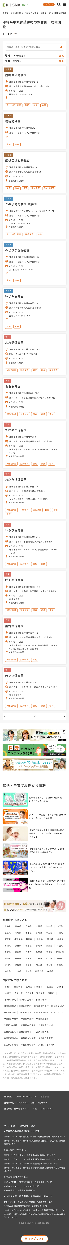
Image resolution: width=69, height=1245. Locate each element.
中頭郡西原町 (42, 1019)
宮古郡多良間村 (11, 1045)
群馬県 (39, 933)
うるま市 (29, 993)
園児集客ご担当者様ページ (16, 1109)
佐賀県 (49, 965)
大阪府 (29, 952)
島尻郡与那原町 (11, 1025)
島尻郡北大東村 (43, 1032)
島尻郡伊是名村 (11, 1038)
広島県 (39, 958)
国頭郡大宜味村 (26, 1000)
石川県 (50, 939)
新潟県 (29, 939)
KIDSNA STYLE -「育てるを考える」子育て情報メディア (28, 1182)
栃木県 (29, 933)
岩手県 (29, 926)
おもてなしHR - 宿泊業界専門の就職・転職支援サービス (28, 1202)
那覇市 (8, 987)
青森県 (18, 926)
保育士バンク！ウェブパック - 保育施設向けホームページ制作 (30, 1164)
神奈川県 (18, 939)
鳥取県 (8, 958)
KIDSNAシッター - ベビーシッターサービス (22, 1186)
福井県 (60, 939)
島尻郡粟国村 (10, 1032)
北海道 (8, 926)
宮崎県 (29, 971)
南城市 (51, 993)
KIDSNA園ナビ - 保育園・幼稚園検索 (19, 1190)
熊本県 (8, 971)
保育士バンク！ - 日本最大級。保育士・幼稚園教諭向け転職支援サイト (34, 1137)
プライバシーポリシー (26, 1097)
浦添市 (39, 987)
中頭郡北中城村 (11, 1019)
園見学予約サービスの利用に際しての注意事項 (25, 1103)
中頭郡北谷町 (57, 1012)
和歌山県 (60, 952)
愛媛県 (18, 965)
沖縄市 (8, 993)
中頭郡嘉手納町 (41, 1012)
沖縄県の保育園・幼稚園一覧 (37, 13)
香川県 (8, 965)
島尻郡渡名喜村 (26, 1032)
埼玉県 (49, 933)
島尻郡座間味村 (45, 1025)
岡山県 (29, 958)
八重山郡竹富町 (28, 1045)
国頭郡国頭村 (10, 1000)
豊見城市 (18, 993)
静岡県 (39, 946)
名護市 (50, 987)
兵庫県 (39, 952)
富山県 (39, 939)
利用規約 (8, 1097)
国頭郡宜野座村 (41, 1006)
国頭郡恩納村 (25, 1006)
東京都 (8, 939)
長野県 (18, 946)
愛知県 (49, 946)
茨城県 (18, 933)
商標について (47, 1109)
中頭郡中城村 (27, 1019)
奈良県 (49, 952)
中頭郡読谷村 (25, 1012)
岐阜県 (29, 946)
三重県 (60, 946)
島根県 (18, 958)
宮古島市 (40, 993)
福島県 (8, 933)
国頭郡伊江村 (10, 1012)
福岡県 (39, 965)
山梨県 (8, 946)
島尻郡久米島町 (28, 1038)
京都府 (18, 952)
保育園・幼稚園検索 (12, 13)
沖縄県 (50, 971)
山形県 (60, 926)
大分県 (18, 971)
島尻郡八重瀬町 (45, 1038)
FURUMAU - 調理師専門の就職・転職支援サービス (25, 1206)
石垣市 (29, 987)
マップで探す (35, 1238)
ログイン (49, 4)
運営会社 (45, 1097)
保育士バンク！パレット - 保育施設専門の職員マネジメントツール (32, 1159)
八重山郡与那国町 (46, 1045)
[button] (59, 4)
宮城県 (39, 926)
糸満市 (60, 987)
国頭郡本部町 (10, 1006)
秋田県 (49, 926)
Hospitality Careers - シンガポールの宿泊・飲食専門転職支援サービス (34, 1210)
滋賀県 (8, 952)
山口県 (49, 958)
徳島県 (60, 958)
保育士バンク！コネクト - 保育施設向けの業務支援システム (30, 1155)
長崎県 (60, 965)
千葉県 (60, 933)
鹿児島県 (39, 971)
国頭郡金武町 (57, 1006)
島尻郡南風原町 (28, 1025)
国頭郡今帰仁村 (43, 1000)
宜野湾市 (18, 987)
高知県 (29, 965)
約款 (35, 1109)
